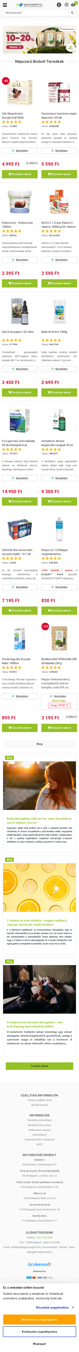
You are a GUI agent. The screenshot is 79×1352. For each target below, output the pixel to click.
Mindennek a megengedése (39, 1319)
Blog (9, 757)
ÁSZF (40, 1144)
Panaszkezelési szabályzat (39, 1139)
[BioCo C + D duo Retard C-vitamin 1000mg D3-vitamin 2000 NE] (59, 202)
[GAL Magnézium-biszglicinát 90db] (20, 93)
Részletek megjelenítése (52, 1307)
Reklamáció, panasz (40, 1129)
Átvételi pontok (39, 1105)
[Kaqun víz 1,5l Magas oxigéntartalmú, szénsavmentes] (59, 529)
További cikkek (39, 1066)
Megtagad (39, 1343)
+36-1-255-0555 (44, 1237)
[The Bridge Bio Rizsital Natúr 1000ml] (20, 638)
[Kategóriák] (5, 5)
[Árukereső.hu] (39, 1265)
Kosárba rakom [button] (21, 174)
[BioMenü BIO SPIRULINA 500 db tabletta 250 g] (59, 638)
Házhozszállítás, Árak (40, 1100)
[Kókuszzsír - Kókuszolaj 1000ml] (20, 202)
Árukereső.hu (39, 1271)
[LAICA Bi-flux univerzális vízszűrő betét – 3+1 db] (20, 529)
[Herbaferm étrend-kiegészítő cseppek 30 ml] (59, 420)
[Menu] (59, 5)
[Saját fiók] (66, 5)
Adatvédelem (39, 1134)
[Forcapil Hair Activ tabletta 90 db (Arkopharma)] (20, 420)
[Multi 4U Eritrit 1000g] (59, 311)
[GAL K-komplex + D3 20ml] (20, 311)
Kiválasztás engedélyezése (39, 1331)
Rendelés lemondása (39, 1125)
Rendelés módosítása (40, 1120)
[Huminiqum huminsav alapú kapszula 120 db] (59, 93)
